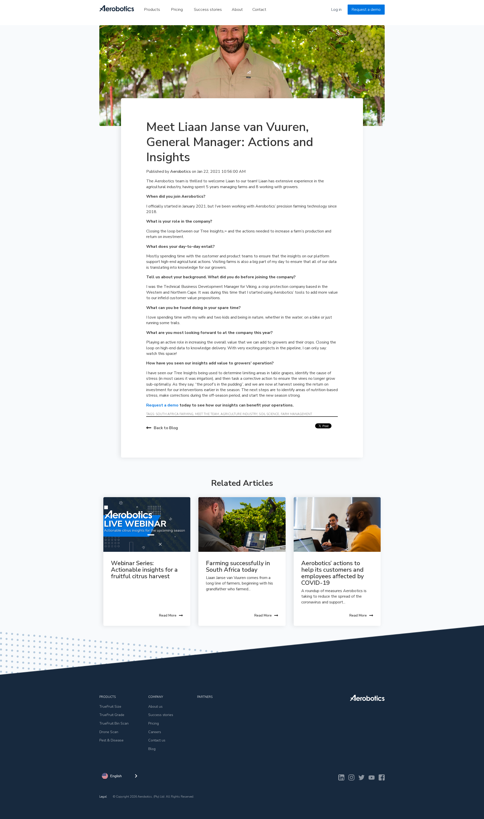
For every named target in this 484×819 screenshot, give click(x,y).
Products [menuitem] (152, 9)
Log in (336, 9)
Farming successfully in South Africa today (238, 566)
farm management (296, 414)
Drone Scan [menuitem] (108, 732)
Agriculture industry (239, 414)
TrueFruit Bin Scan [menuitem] (114, 723)
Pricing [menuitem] (177, 9)
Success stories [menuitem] (208, 9)
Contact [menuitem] (259, 9)
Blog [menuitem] (152, 748)
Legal (103, 797)
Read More (167, 615)
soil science (269, 414)
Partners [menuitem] (205, 697)
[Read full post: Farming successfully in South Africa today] (241, 524)
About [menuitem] (237, 9)
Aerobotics (181, 171)
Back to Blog (166, 428)
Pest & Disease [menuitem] (111, 740)
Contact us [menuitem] (156, 740)
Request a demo (366, 9)
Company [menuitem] (155, 697)
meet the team (207, 414)
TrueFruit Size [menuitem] (110, 706)
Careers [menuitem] (154, 732)
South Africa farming (174, 414)
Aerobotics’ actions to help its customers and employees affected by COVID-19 (333, 573)
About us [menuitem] (155, 706)
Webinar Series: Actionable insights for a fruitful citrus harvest (145, 569)
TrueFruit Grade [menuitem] (111, 714)
